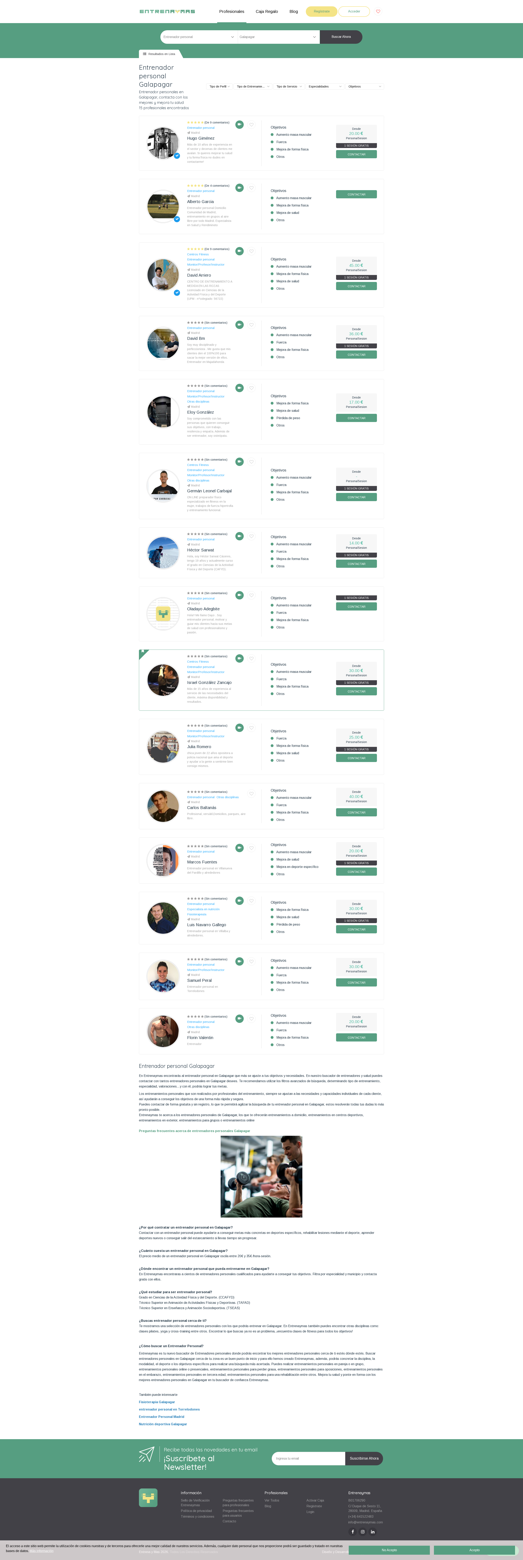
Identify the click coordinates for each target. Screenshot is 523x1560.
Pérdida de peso (288, 418)
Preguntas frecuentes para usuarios (238, 1513)
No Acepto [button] (389, 1550)
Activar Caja (315, 1500)
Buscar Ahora (341, 36)
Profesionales (231, 11)
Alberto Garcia (200, 201)
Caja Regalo (267, 11)
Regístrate (322, 11)
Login (310, 1512)
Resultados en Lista (161, 54)
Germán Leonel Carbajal (209, 491)
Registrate (314, 1506)
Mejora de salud (287, 212)
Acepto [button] (474, 1550)
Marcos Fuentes (202, 862)
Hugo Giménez (201, 138)
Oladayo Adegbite (203, 609)
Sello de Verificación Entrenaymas (195, 1503)
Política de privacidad (196, 1511)
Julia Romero (199, 746)
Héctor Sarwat (200, 550)
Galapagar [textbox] (247, 37)
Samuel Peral (199, 980)
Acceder (354, 11)
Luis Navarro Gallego (206, 925)
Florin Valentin (200, 1037)
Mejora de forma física (292, 149)
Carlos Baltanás (201, 807)
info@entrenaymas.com (365, 1522)
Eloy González (200, 412)
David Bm (196, 338)
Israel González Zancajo (209, 682)
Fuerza (281, 142)
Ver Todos (272, 1500)
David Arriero (199, 275)
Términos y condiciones (197, 1516)
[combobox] (279, 37)
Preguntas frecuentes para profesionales (238, 1503)
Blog (293, 11)
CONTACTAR (356, 154)
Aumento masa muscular (294, 134)
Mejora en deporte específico (297, 867)
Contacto (229, 1521)
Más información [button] (42, 1551)
